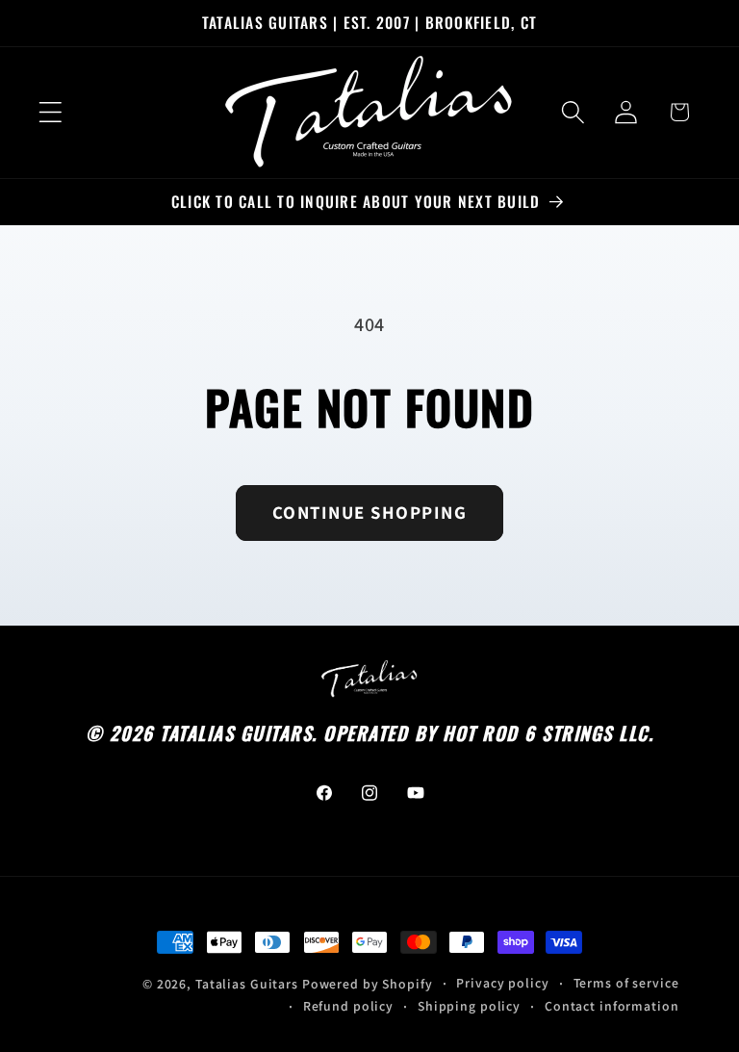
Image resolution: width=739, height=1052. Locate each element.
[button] (50, 112)
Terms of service (626, 982)
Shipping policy (469, 1005)
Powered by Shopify (367, 983)
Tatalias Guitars (246, 983)
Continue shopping (370, 512)
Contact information (612, 1005)
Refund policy (348, 1005)
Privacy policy (502, 982)
